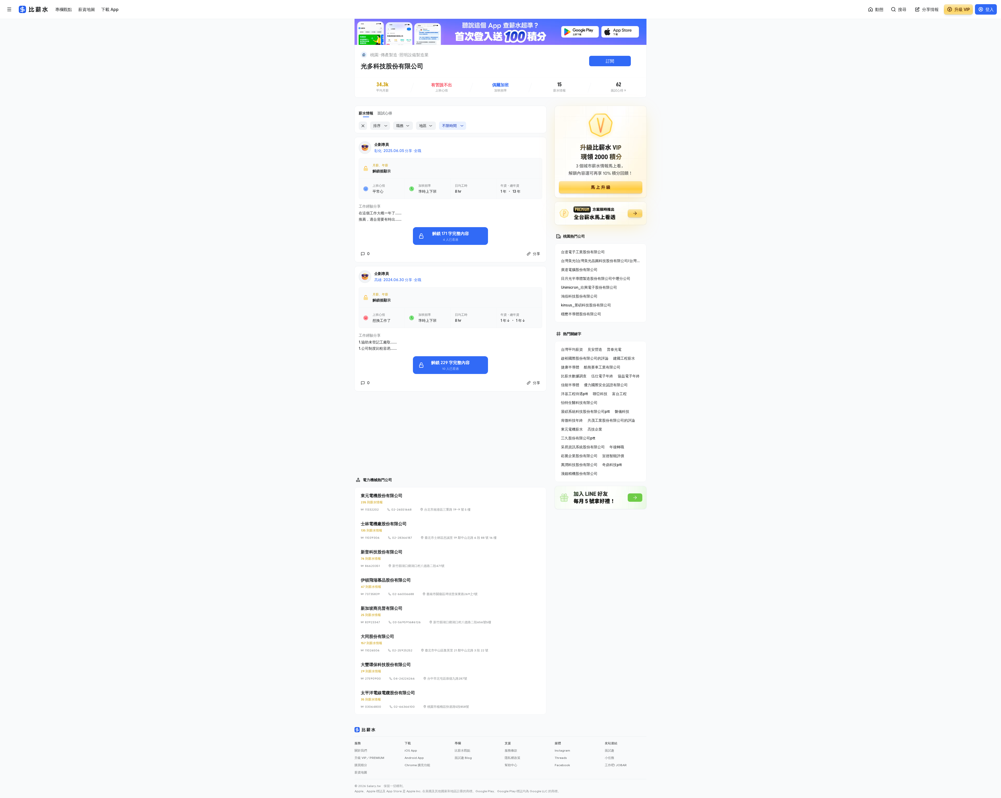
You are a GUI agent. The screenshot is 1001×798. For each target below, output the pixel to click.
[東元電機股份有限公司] (450, 502)
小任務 (609, 758)
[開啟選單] (9, 9)
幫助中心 (511, 765)
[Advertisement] (450, 431)
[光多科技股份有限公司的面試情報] (618, 87)
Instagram (562, 750)
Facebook (562, 765)
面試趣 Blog (463, 758)
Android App (414, 758)
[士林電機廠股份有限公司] (450, 530)
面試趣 (609, 750)
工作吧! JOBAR (616, 765)
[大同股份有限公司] (450, 643)
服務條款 (511, 750)
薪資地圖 (361, 772)
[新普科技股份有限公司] (450, 559)
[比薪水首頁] (365, 729)
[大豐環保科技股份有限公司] (450, 671)
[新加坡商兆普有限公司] (450, 615)
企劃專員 (381, 144)
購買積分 (361, 765)
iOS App (411, 750)
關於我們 (361, 750)
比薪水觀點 (462, 750)
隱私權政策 (512, 758)
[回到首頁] (364, 55)
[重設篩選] (363, 126)
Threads (561, 758)
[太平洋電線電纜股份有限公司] (450, 699)
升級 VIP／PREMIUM (369, 758)
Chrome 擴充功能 (417, 765)
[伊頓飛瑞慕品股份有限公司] (450, 587)
